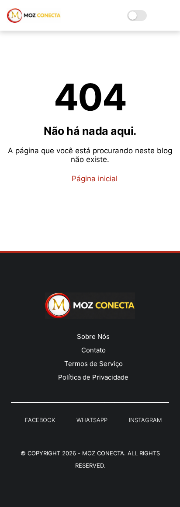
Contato (93, 350)
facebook (40, 419)
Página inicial (93, 178)
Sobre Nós (93, 336)
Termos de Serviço (93, 363)
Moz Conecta (103, 453)
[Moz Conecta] (34, 20)
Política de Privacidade (93, 377)
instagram (145, 419)
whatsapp (91, 419)
